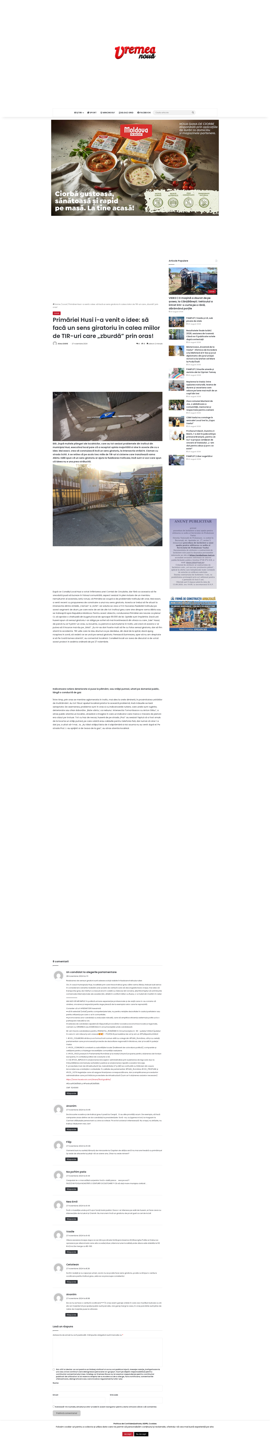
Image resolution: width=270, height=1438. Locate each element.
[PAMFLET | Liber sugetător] (176, 460)
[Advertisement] (135, 19)
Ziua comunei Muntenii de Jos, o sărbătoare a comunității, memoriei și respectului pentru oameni (200, 405)
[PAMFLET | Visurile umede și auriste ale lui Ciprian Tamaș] (176, 373)
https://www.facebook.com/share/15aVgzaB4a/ (88, 1079)
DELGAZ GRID (126, 112)
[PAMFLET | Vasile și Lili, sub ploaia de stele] (176, 322)
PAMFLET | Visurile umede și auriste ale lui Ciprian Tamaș (201, 371)
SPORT (92, 112)
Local (64, 304)
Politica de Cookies (208, 1433)
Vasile (70, 1231)
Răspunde (71, 1093)
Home (57, 304)
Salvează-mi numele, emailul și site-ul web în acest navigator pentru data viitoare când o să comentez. (106, 1406)
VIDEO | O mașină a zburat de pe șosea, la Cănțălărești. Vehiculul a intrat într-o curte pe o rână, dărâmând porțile (191, 303)
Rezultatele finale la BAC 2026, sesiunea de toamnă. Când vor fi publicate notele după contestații (200, 335)
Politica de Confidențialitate (185, 1433)
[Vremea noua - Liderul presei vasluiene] (135, 53)
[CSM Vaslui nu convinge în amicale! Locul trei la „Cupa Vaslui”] (176, 421)
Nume (55, 1383)
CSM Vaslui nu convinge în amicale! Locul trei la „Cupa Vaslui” (200, 420)
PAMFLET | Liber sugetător (199, 456)
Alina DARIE (63, 343)
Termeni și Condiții (162, 1433)
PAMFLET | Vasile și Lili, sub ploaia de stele (199, 319)
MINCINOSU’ (108, 112)
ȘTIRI (79, 112)
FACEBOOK (145, 112)
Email (55, 1395)
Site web (114, 1395)
